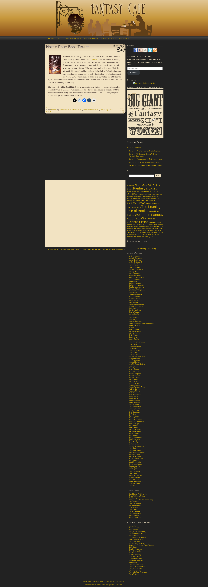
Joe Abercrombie (135, 331)
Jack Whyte (133, 320)
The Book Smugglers (137, 566)
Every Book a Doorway (137, 532)
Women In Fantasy (149, 215)
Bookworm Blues (135, 528)
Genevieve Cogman (136, 304)
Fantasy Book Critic (136, 534)
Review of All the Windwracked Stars (63, 249)
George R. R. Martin (136, 306)
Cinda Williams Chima (137, 291)
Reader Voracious (135, 549)
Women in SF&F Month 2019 (152, 227)
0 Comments (51, 108)
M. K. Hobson (134, 370)
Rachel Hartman (135, 418)
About (60, 38)
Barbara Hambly (135, 275)
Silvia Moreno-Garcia (137, 452)
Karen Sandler (134, 339)
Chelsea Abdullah (135, 289)
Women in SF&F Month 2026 (135, 236)
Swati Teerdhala (135, 462)
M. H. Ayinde (133, 368)
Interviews (130, 196)
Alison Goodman (135, 264)
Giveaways (143, 192)
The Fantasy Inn (135, 570)
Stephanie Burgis (135, 456)
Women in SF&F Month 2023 (149, 232)
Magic (138, 198)
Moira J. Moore (134, 391)
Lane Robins (133, 354)
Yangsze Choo (134, 483)
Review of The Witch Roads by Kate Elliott (144, 162)
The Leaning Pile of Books (143, 209)
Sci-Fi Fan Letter (135, 551)
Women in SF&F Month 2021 (145, 230)
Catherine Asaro (135, 283)
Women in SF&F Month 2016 (147, 225)
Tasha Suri (133, 468)
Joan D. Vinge (134, 329)
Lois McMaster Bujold (137, 364)
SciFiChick (132, 553)
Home (51, 38)
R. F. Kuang (133, 414)
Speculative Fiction (134, 207)
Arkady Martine (134, 273)
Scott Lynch (133, 441)
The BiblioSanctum (136, 564)
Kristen (53, 110)
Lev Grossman (134, 360)
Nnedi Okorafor (134, 400)
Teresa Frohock (134, 470)
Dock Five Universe (76, 110)
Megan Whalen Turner (137, 387)
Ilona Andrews (157, 194)
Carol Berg (133, 281)
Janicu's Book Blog (136, 539)
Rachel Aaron (134, 416)
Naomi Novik (133, 399)
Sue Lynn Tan (134, 460)
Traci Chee (133, 474)
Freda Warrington (135, 300)
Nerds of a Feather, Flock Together (142, 545)
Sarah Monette (151, 200)
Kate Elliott (133, 345)
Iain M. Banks (134, 314)
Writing (147, 236)
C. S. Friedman (134, 279)
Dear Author (133, 530)
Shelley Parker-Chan (136, 447)
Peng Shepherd (134, 408)
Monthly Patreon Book (147, 198)
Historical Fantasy (145, 194)
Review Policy (73, 38)
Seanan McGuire (152, 203)
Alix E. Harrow (134, 266)
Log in (85, 581)
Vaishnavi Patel (134, 477)
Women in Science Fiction (141, 220)
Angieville (132, 526)
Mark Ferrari (133, 381)
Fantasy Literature (136, 535)
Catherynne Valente (136, 285)
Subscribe (133, 73)
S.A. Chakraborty (135, 431)
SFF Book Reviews (136, 560)
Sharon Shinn (134, 445)
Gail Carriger (133, 302)
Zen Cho (132, 485)
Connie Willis (133, 293)
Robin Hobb (133, 427)
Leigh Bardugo (134, 358)
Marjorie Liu (133, 379)
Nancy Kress (133, 397)
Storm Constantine (136, 458)
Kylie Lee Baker (134, 350)
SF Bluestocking (135, 555)
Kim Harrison (133, 349)
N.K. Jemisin (136, 200)
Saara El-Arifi (134, 433)
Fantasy (139, 188)
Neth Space (133, 547)
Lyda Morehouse (135, 366)
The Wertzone (134, 574)
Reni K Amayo (134, 424)
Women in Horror (133, 219)
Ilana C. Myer (134, 316)
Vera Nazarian (134, 479)
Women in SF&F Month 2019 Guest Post (139, 228)
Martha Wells (134, 383)
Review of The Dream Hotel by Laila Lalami (145, 165)
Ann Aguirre (130, 185)
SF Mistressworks (135, 559)
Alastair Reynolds (135, 258)
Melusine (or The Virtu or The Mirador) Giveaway (103, 249)
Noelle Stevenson (135, 402)
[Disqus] (85, 148)
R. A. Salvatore (134, 412)
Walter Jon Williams (136, 481)
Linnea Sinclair (134, 362)
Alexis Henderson (135, 260)
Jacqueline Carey (140, 196)
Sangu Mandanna (135, 437)
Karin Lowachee (135, 341)
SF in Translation (135, 557)
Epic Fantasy (154, 185)
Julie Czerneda (134, 333)
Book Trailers (64, 110)
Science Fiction (136, 203)
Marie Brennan (134, 375)
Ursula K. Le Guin (135, 476)
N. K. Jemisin (134, 393)
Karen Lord (133, 337)
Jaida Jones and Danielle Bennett (141, 323)
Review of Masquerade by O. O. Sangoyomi (145, 159)
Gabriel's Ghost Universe (91, 110)
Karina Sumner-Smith (137, 343)
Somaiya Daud (134, 454)
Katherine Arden (135, 347)
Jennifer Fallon (134, 325)
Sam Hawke (133, 435)
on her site (93, 59)
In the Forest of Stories (137, 537)
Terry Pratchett (134, 472)
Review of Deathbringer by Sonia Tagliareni (145, 151)
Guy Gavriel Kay (135, 310)
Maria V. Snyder (135, 374)
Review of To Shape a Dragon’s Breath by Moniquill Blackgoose (144, 155)
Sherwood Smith (135, 451)
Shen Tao (132, 449)
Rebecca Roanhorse (136, 422)
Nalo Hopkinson (135, 395)
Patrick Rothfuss (135, 406)
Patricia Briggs (134, 404)
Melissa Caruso (134, 389)
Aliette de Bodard (135, 262)
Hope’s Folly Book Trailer (68, 47)
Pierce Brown (134, 410)
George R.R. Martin (152, 189)
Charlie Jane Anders (136, 287)
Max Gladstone (134, 385)
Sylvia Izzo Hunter (135, 464)
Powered (146, 249)
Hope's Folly (104, 110)
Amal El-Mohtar (134, 268)
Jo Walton (132, 327)
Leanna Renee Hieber (137, 356)
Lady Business (134, 541)
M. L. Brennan (134, 372)
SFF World (133, 562)
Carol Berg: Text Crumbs (138, 494)
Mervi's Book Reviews (137, 543)
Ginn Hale (132, 308)
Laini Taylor (133, 352)
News (142, 200)
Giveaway (132, 191)
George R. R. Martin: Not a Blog (141, 500)
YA (151, 236)
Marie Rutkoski (134, 377)
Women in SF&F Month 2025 (150, 234)
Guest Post (132, 194)
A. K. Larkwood (134, 256)
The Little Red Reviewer (138, 572)
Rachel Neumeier (135, 420)
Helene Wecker (134, 312)
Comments (98, 581)
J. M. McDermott (135, 504)
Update (151, 211)
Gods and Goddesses (154, 192)
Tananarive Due (135, 466)
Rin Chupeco (133, 426)
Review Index (91, 38)
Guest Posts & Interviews (115, 38)
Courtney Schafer (135, 295)
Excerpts (130, 189)
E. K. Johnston (134, 297)
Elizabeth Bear (141, 185)
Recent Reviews (134, 148)
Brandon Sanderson (136, 277)
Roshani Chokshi (135, 429)
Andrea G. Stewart (136, 270)
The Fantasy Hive (135, 568)
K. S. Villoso (133, 335)
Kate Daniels (150, 196)
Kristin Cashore (134, 511)
